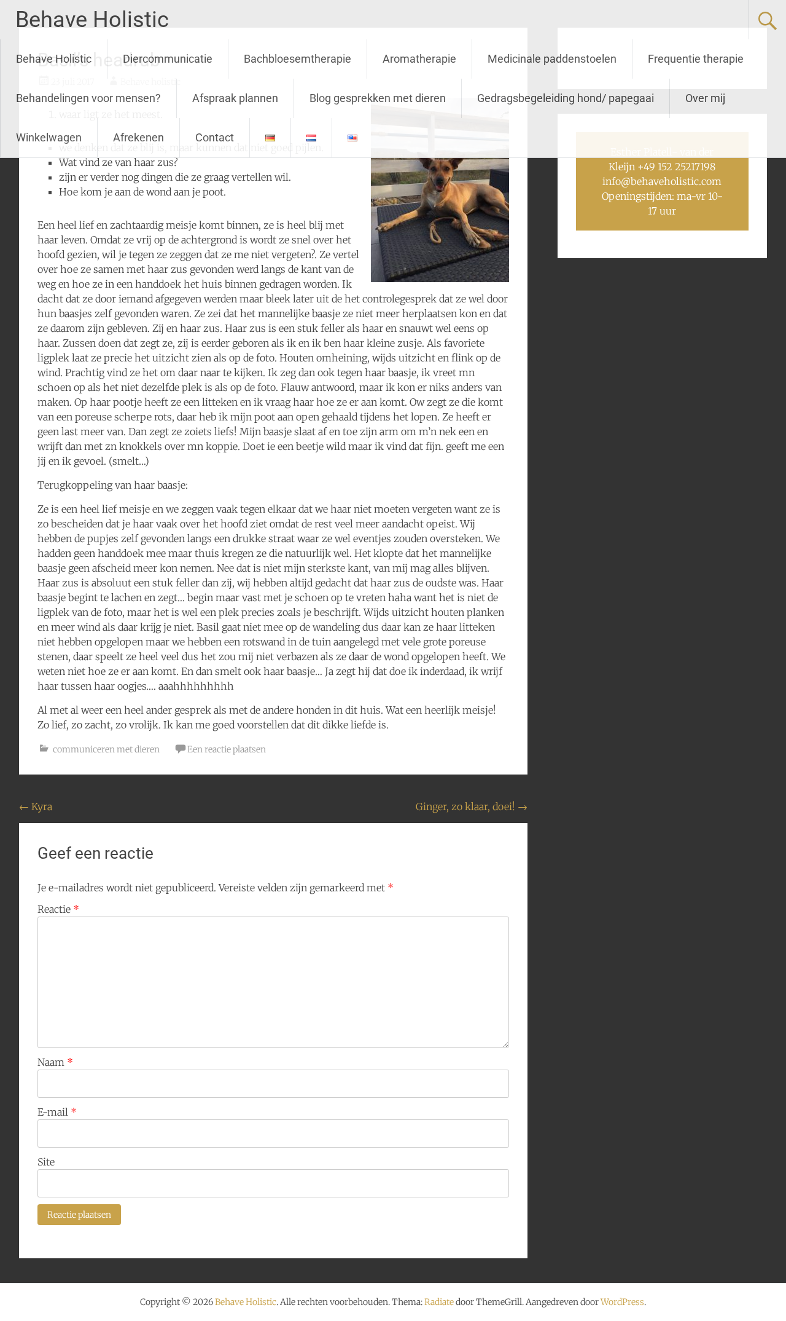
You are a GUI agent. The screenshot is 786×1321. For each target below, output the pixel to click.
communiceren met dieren (106, 749)
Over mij (705, 98)
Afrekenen (138, 137)
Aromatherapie (419, 58)
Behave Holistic (92, 20)
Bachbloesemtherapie (297, 58)
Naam (55, 1062)
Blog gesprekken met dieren (377, 98)
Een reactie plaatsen (226, 749)
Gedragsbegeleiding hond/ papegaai (565, 98)
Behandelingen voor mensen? (88, 98)
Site (46, 1162)
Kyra (35, 806)
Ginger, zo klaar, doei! (471, 806)
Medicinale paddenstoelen (552, 58)
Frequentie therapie (696, 58)
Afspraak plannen (235, 98)
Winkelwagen (49, 137)
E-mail (57, 1112)
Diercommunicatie (167, 58)
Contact (214, 137)
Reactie (58, 909)
